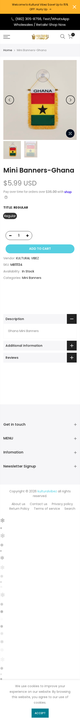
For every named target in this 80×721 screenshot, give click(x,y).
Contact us (38, 504)
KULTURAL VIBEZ (27, 258)
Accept (40, 713)
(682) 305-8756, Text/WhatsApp (41, 18)
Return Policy (19, 508)
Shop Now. (57, 24)
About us (18, 504)
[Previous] (9, 99)
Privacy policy (62, 504)
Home (7, 50)
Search (69, 508)
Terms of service (47, 508)
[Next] (70, 99)
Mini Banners (31, 278)
